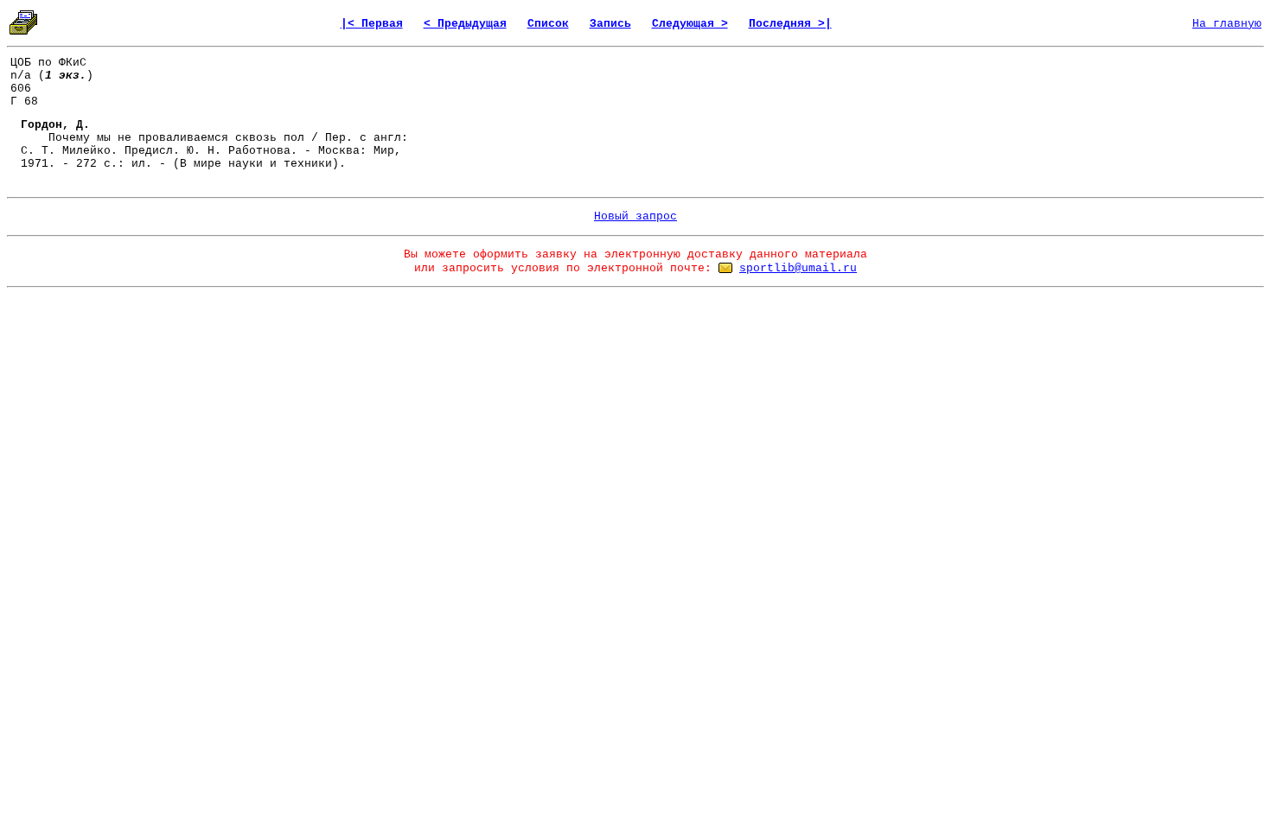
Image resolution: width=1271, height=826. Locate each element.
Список (548, 23)
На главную (1226, 23)
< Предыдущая (465, 23)
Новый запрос (635, 216)
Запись (610, 23)
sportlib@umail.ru (798, 268)
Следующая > (690, 23)
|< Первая (372, 23)
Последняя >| (790, 23)
